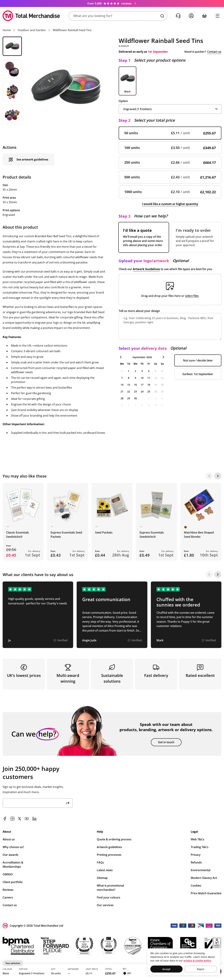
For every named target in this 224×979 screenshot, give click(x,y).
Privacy (196, 855)
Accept (166, 969)
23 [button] (135, 391)
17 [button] (142, 384)
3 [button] (142, 371)
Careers (8, 897)
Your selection (12, 963)
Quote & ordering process (114, 839)
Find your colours (108, 897)
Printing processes (109, 855)
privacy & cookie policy (197, 960)
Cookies (196, 885)
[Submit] (68, 803)
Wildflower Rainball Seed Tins (72, 30)
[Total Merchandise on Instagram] (12, 819)
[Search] (162, 16)
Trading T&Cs (199, 847)
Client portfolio (13, 882)
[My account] (191, 16)
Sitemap (102, 878)
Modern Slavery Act (204, 878)
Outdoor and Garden (32, 30)
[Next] (217, 475)
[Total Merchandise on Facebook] (5, 819)
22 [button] (128, 391)
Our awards (10, 855)
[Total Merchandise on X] (19, 818)
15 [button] (128, 384)
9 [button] (135, 377)
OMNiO (8, 874)
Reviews (8, 890)
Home (7, 30)
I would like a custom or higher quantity (170, 204)
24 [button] (142, 391)
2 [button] (135, 371)
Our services (105, 905)
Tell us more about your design (139, 311)
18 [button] (148, 384)
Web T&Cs (197, 839)
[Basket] (204, 16)
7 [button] (122, 377)
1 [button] (128, 371)
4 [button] (148, 371)
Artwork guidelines (109, 847)
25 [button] (148, 391)
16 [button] (135, 384)
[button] (118, 16)
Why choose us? (13, 847)
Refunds (196, 862)
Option (123, 101)
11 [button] (148, 377)
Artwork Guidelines (146, 269)
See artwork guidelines (32, 159)
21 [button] (122, 391)
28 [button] (122, 398)
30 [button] (135, 398)
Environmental (200, 870)
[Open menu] (217, 16)
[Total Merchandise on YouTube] (27, 819)
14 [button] (122, 384)
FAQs (100, 862)
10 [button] (142, 377)
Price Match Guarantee (206, 893)
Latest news (105, 870)
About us (9, 839)
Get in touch (166, 742)
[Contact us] (178, 16)
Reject (200, 969)
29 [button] (128, 398)
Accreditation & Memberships (13, 864)
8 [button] (128, 377)
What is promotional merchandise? (110, 888)
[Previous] (209, 475)
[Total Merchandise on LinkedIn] (34, 819)
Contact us (214, 52)
